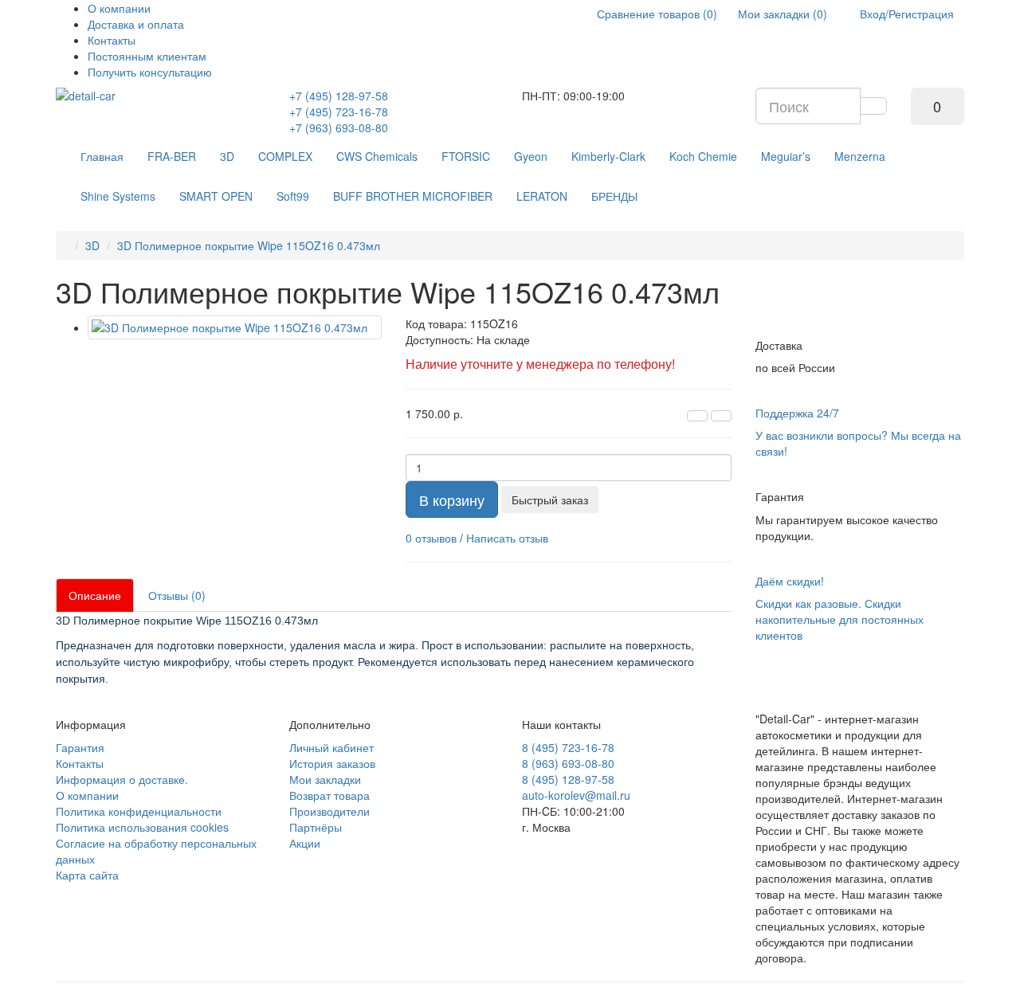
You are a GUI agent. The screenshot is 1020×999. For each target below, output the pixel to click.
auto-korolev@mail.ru (576, 795)
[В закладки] (697, 415)
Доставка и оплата (136, 24)
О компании (119, 8)
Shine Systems (117, 196)
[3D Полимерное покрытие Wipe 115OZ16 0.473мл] (235, 327)
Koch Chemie (703, 156)
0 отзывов (431, 538)
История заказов (332, 763)
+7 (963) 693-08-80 (338, 127)
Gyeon (530, 156)
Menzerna (859, 156)
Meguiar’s (785, 156)
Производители (329, 811)
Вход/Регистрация (905, 14)
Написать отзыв (507, 538)
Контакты (111, 40)
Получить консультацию (150, 72)
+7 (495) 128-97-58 (338, 96)
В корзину (451, 499)
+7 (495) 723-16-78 (338, 111)
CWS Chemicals (377, 156)
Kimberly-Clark (608, 156)
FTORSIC (465, 156)
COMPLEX (285, 156)
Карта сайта (87, 875)
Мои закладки (325, 779)
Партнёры (315, 827)
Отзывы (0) (177, 595)
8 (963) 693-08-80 (568, 763)
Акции (304, 843)
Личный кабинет (331, 747)
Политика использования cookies (142, 827)
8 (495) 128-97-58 (568, 779)
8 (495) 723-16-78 (568, 747)
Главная (102, 156)
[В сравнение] (721, 415)
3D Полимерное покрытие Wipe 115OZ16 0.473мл (248, 245)
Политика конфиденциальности (139, 811)
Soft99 (293, 196)
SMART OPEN (216, 196)
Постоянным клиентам (147, 56)
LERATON (541, 196)
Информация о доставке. (122, 779)
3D (227, 156)
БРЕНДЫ (614, 196)
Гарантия (80, 747)
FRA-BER (171, 156)
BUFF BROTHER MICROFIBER (412, 196)
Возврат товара (329, 795)
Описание (95, 595)
